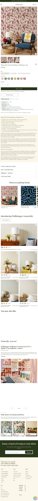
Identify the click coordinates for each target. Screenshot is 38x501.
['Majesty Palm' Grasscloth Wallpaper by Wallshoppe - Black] (5, 78)
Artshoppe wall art (20, 141)
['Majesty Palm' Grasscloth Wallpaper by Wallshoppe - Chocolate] (18, 78)
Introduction (15, 471)
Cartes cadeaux (28, 478)
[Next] (26, 408)
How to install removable (5, 493)
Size (1, 71)
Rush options (28, 475)
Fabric (2, 481)
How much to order (29, 476)
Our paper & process (16, 476)
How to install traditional (5, 494)
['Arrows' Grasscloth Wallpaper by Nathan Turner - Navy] (6, 247)
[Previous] (12, 408)
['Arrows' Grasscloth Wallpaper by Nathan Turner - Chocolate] (19, 235)
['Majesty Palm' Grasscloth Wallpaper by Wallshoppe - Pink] (2, 78)
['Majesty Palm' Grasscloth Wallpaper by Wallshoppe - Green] (8, 78)
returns (29, 112)
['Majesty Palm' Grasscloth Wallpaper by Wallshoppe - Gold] (15, 78)
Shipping (27, 471)
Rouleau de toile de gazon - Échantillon (24, 73)
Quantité (2, 81)
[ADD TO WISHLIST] (36, 64)
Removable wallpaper (4, 473)
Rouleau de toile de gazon (5, 73)
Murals (2, 478)
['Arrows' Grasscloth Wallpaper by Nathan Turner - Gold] (10, 262)
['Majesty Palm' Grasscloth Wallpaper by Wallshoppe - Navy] (11, 78)
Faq (1, 488)
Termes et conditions (4, 491)
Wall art (2, 480)
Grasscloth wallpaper (4, 475)
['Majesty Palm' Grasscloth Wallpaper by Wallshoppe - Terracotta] (21, 78)
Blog (14, 480)
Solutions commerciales (17, 475)
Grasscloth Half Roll (13, 73)
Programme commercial (17, 473)
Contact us (2, 489)
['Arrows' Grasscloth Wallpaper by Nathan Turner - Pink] (28, 291)
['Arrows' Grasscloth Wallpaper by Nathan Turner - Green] (4, 247)
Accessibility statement (4, 496)
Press (14, 478)
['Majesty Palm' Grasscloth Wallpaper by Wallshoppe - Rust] (24, 78)
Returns (27, 473)
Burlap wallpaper (4, 476)
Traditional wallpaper (4, 471)
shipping (24, 112)
